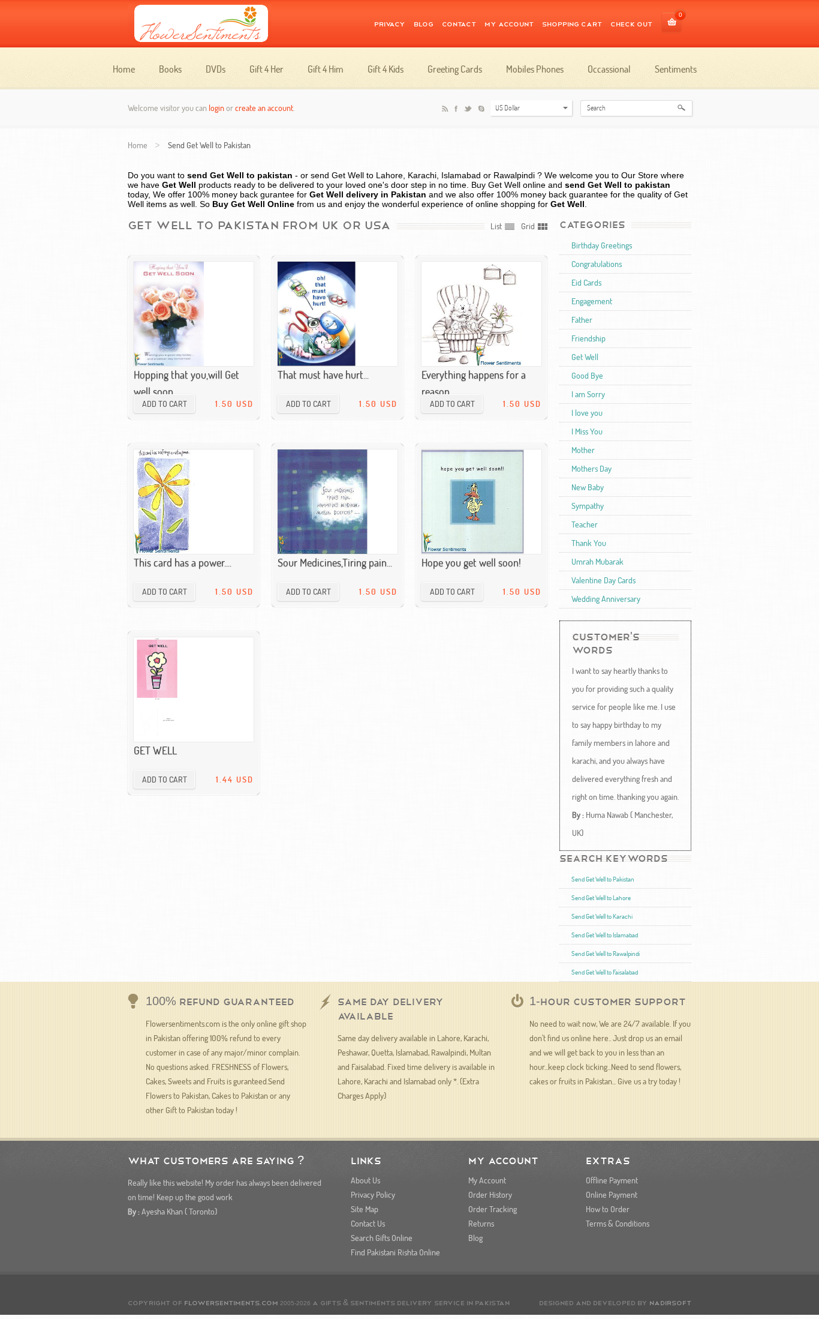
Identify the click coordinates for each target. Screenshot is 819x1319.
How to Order (608, 1209)
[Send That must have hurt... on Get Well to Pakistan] (338, 314)
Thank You (588, 543)
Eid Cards (586, 282)
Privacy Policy (373, 1194)
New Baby (587, 487)
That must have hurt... (323, 374)
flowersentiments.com (231, 1302)
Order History (490, 1194)
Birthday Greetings (601, 245)
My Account (487, 1180)
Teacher (584, 524)
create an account (264, 108)
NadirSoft (670, 1302)
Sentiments (676, 69)
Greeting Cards (454, 69)
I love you (587, 412)
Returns (481, 1223)
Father (581, 319)
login (216, 108)
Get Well (584, 357)
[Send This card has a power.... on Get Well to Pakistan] (194, 501)
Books (170, 69)
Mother (583, 450)
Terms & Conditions (617, 1223)
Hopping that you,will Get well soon (186, 383)
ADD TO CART (164, 403)
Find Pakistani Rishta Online (395, 1252)
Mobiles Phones (535, 69)
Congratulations (596, 264)
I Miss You (587, 431)
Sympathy (587, 505)
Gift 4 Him (326, 69)
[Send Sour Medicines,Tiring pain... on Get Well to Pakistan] (338, 501)
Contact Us (368, 1223)
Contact (459, 23)
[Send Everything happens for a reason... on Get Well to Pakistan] (481, 314)
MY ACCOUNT (509, 23)
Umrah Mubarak (597, 561)
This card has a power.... (182, 562)
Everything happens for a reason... (473, 383)
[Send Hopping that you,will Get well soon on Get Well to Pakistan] (194, 314)
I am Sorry (588, 394)
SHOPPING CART (572, 23)
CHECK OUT (631, 23)
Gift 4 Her (266, 69)
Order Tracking (492, 1209)
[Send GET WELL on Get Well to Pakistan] (194, 689)
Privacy (389, 23)
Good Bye (587, 375)
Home (124, 69)
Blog (423, 23)
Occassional (609, 69)
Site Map (364, 1209)
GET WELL (155, 750)
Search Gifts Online (381, 1238)
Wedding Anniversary (605, 598)
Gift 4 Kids (386, 69)
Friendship (588, 338)
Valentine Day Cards (603, 580)
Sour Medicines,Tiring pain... (335, 562)
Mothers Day (591, 468)
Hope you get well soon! (471, 562)
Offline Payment (612, 1180)
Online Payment (611, 1194)
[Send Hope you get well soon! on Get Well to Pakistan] (481, 501)
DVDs (215, 69)
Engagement (591, 301)
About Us (365, 1180)
